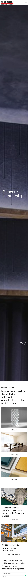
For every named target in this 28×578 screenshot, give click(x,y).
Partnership (14, 479)
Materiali (14, 430)
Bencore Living (14, 454)
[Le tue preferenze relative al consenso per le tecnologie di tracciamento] (25, 575)
